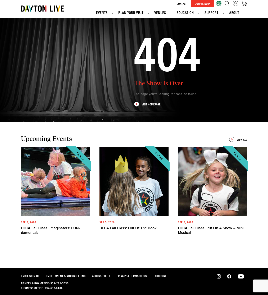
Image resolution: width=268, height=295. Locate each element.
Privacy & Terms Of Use (132, 276)
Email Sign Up (30, 276)
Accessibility (101, 276)
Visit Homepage (151, 104)
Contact (182, 3)
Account (160, 276)
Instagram (219, 277)
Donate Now (202, 3)
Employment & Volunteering (66, 276)
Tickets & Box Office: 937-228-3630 (45, 283)
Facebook (229, 277)
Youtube (241, 277)
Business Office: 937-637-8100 (42, 288)
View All (242, 139)
